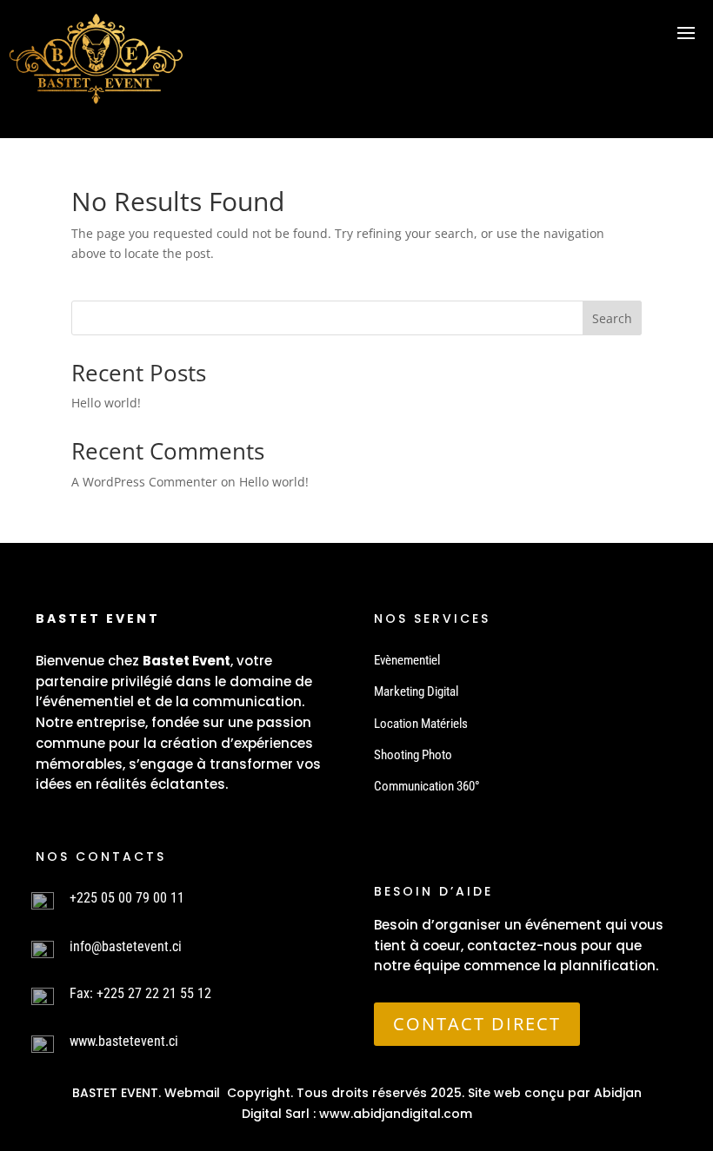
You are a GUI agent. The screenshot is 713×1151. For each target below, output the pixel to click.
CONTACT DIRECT (477, 1023)
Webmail (192, 1092)
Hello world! (106, 402)
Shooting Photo (413, 755)
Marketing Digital (416, 691)
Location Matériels (421, 723)
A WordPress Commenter (144, 481)
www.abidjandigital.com (395, 1113)
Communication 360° (427, 786)
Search (612, 318)
